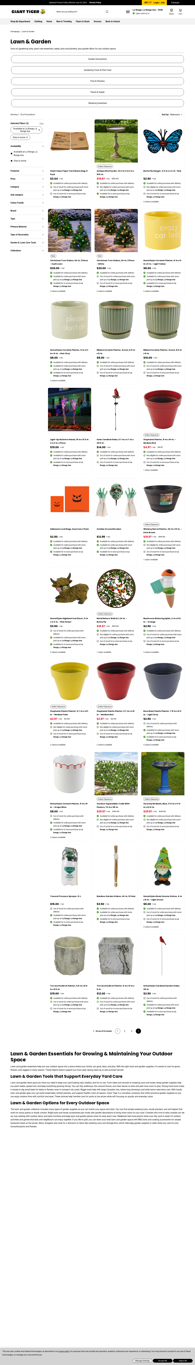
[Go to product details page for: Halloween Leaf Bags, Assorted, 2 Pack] (69, 520)
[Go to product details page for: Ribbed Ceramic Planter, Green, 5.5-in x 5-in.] (116, 341)
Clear (41, 123)
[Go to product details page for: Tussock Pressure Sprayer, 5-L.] (69, 888)
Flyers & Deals (83, 21)
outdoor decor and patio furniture (45, 1116)
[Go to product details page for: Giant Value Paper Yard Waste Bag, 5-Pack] (69, 162)
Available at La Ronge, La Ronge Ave (25, 129)
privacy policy (64, 1351)
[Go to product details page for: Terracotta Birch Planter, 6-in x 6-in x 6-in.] (116, 976)
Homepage (15, 31)
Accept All (162, 1361)
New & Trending (64, 21)
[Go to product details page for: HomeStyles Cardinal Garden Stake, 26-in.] (163, 976)
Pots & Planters (97, 81)
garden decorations (104, 1112)
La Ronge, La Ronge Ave (148, 10)
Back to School (113, 21)
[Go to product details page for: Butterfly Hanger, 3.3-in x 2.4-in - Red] (163, 162)
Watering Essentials (97, 103)
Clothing (38, 21)
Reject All (183, 1361)
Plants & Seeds (97, 92)
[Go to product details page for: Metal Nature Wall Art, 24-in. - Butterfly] (116, 611)
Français (175, 2)
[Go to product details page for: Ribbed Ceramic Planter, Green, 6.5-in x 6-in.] (163, 341)
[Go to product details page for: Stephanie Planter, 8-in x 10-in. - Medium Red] (163, 431)
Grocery (97, 21)
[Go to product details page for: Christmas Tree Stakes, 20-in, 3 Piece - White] (116, 252)
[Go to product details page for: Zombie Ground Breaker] (116, 520)
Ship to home (19, 137)
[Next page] (138, 1031)
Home (49, 21)
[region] (27, 579)
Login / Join (159, 2)
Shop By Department (20, 21)
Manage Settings (142, 1361)
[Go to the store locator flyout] (128, 11)
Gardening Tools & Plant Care (97, 70)
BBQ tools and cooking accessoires (154, 1119)
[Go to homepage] (28, 11)
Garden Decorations (97, 59)
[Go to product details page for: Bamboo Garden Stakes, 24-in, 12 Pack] (116, 888)
